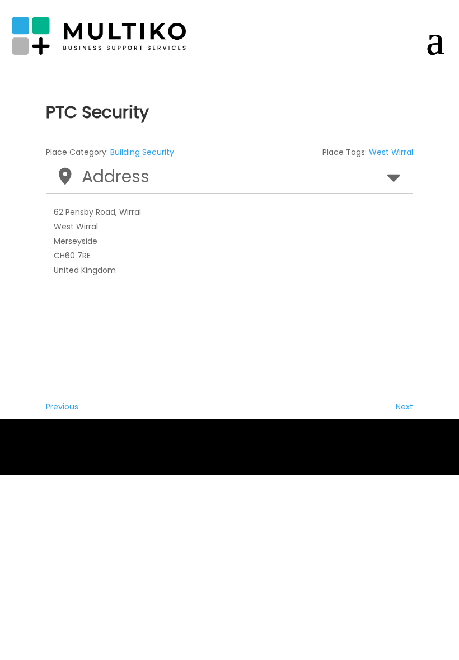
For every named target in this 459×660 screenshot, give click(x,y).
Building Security (142, 152)
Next (404, 406)
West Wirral (391, 152)
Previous (62, 406)
